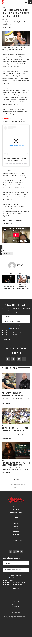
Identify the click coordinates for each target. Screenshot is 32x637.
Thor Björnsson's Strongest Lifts (8, 287)
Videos (16, 526)
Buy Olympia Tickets (16, 540)
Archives (16, 543)
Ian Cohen (8, 27)
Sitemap (16, 545)
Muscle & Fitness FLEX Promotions (13, 334)
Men (16, 328)
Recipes (16, 517)
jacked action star (17, 88)
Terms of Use (15, 603)
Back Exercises (23, 284)
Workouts (16, 506)
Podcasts (16, 531)
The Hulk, (10, 180)
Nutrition (16, 509)
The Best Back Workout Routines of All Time (23, 288)
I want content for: (16, 325)
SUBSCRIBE (7, 339)
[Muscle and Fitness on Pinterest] (24, 359)
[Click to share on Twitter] (1, 250)
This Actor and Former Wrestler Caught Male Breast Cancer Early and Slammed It (15, 395)
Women (21, 328)
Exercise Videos (16, 529)
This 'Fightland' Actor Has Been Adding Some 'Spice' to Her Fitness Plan (16, 465)
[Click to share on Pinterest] (1, 253)
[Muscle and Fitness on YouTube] (19, 359)
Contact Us (16, 601)
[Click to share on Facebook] (1, 246)
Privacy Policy (16, 604)
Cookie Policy (16, 606)
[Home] (3, 3)
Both (11, 328)
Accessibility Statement (16, 608)
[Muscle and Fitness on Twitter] (13, 359)
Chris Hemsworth (8, 47)
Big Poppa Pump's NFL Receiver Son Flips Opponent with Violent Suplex (15, 430)
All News (16, 479)
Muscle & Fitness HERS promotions (13, 332)
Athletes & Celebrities (16, 512)
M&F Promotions (8, 330)
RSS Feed (16, 534)
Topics (16, 523)
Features (16, 515)
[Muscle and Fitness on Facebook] (8, 359)
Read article (6, 403)
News (4, 7)
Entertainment (8, 253)
